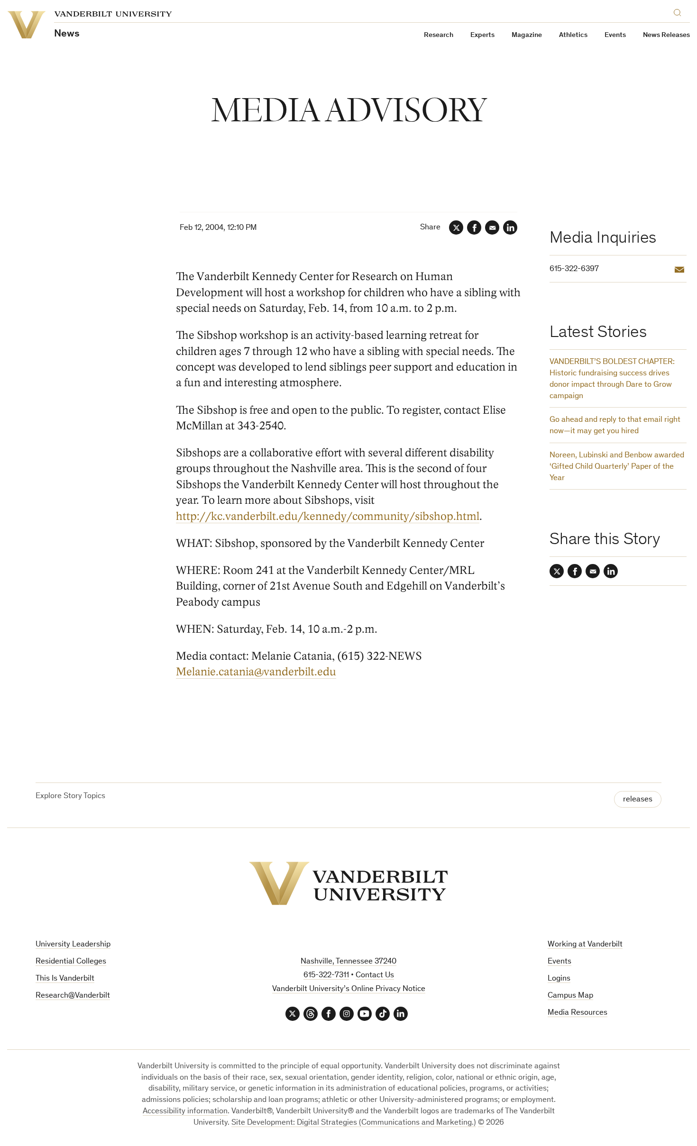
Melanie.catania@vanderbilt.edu (256, 672)
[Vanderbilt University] (348, 883)
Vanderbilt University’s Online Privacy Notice (348, 989)
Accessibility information (185, 1112)
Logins (559, 979)
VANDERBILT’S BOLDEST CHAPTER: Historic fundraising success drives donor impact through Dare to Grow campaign (612, 379)
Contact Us (375, 976)
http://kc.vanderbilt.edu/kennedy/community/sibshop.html (327, 516)
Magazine (527, 35)
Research (438, 35)
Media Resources (577, 1013)
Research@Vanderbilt (73, 996)
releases (637, 800)
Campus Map (570, 996)
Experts (482, 35)
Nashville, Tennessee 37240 (348, 962)
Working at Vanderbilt (585, 945)
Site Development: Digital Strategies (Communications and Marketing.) (353, 1123)
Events (615, 35)
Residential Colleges (71, 962)
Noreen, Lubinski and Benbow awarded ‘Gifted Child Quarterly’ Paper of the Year (617, 467)
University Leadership (73, 945)
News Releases (666, 35)
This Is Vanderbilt (65, 979)
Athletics (573, 35)
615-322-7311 (326, 976)
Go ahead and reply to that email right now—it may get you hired (615, 426)
